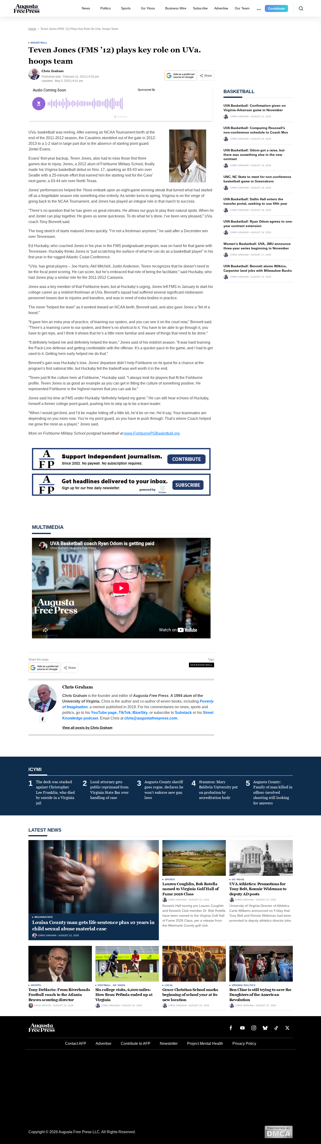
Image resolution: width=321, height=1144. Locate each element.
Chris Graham (77, 687)
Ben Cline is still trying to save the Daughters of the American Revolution (260, 994)
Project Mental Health (205, 1044)
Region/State (44, 917)
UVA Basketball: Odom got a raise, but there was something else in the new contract (254, 154)
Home (32, 29)
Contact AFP (75, 1044)
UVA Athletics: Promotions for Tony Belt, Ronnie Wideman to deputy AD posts (257, 888)
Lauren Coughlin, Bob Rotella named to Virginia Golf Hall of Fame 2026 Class (190, 888)
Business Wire (175, 8)
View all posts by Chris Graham (87, 727)
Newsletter (169, 1044)
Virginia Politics (244, 985)
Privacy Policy (244, 1044)
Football (104, 985)
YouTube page (104, 713)
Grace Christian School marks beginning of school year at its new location (190, 994)
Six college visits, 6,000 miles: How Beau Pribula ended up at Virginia (124, 994)
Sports (126, 8)
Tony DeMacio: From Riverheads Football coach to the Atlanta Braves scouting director (59, 994)
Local (169, 985)
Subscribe (200, 8)
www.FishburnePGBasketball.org (152, 433)
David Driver (42, 1005)
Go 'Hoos (238, 879)
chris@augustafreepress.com (150, 718)
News (86, 8)
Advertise (221, 8)
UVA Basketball (201, 665)
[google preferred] (180, 76)
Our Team (242, 8)
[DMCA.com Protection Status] (278, 1132)
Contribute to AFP (135, 1044)
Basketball (39, 42)
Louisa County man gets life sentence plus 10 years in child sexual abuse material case (93, 925)
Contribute (276, 8)
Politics (105, 8)
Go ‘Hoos (148, 8)
